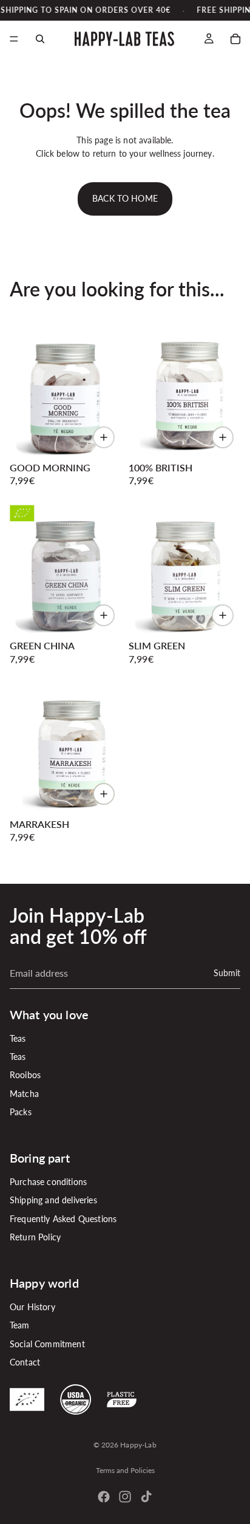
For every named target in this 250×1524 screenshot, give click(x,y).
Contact (25, 1362)
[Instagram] (125, 1496)
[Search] (40, 39)
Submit (227, 972)
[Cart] (235, 39)
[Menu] (14, 39)
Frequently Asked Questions (63, 1218)
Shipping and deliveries (53, 1200)
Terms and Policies (125, 1470)
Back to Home (125, 198)
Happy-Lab (138, 1444)
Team (20, 1325)
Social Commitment (47, 1343)
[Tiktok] (146, 1496)
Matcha (24, 1093)
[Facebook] (103, 1496)
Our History (32, 1307)
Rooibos (25, 1075)
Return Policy (35, 1237)
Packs (21, 1112)
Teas (18, 1038)
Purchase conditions (48, 1182)
